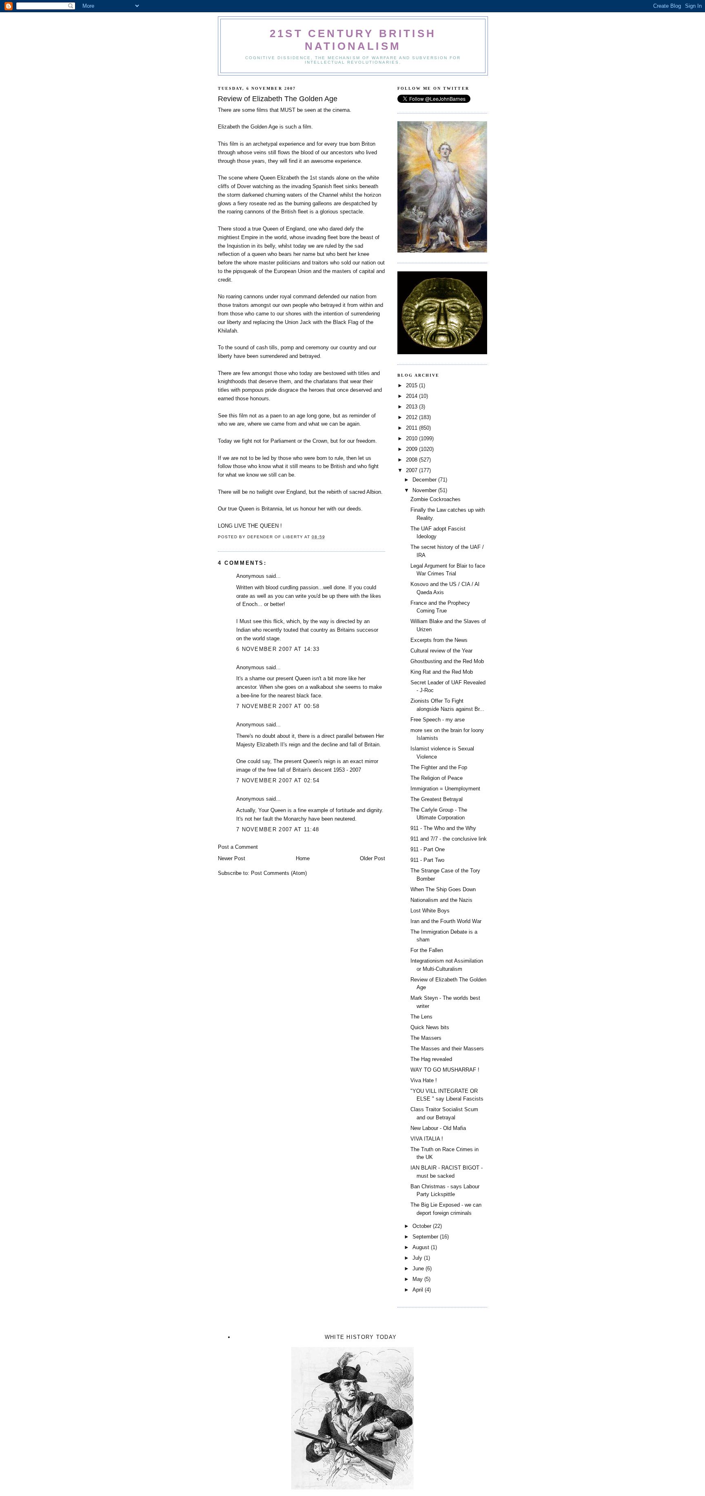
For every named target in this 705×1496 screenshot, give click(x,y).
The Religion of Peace (436, 778)
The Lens (421, 1017)
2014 (412, 396)
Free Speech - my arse (437, 720)
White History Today (361, 1337)
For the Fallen (426, 950)
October (422, 1226)
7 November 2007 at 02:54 (277, 780)
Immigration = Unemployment (445, 789)
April (418, 1290)
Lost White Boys (430, 911)
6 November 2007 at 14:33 (277, 649)
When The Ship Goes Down (443, 889)
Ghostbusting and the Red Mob (447, 661)
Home (303, 858)
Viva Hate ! (423, 1080)
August (421, 1247)
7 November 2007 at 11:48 (277, 829)
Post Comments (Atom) (279, 873)
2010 (412, 438)
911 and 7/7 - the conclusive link (448, 839)
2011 (412, 428)
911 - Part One (427, 849)
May (418, 1279)
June (419, 1268)
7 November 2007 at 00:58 (277, 706)
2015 (412, 385)
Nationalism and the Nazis (441, 900)
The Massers (425, 1038)
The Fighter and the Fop (438, 767)
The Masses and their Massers (447, 1048)
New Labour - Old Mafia (438, 1128)
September (426, 1237)
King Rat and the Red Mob (441, 672)
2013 (412, 407)
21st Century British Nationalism (353, 39)
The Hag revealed (431, 1059)
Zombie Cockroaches (435, 499)
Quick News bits (429, 1027)
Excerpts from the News (439, 640)
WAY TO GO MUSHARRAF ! (444, 1070)
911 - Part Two (427, 860)
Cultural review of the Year (441, 651)
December (425, 480)
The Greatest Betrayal (436, 799)
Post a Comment (238, 847)
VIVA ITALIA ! (426, 1139)
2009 (412, 449)
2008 (412, 460)
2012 (412, 417)
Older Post (372, 858)
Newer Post (231, 858)
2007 (412, 470)
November (425, 490)
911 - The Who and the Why (443, 828)
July (418, 1258)
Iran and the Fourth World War (445, 921)
